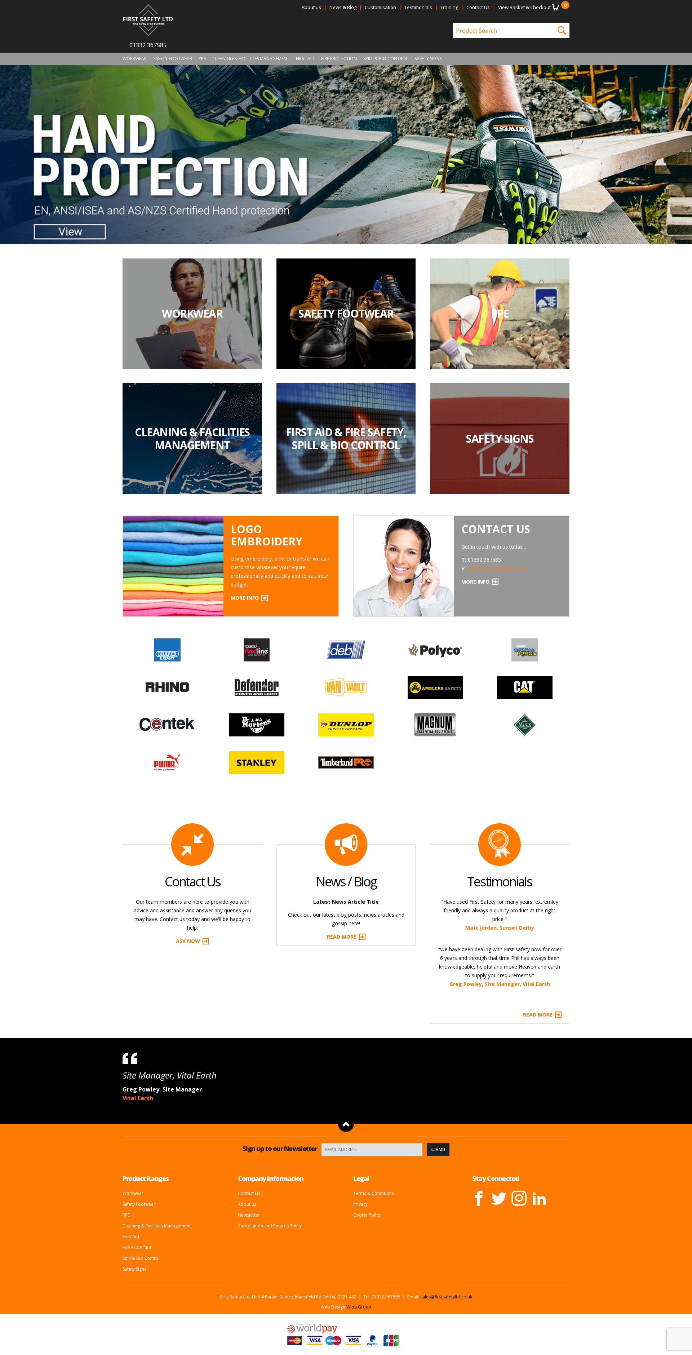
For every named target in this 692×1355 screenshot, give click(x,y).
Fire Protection (339, 59)
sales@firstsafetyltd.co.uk (496, 568)
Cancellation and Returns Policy (270, 1113)
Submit (438, 1037)
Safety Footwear (172, 59)
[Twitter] (498, 1085)
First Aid (305, 59)
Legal (361, 1066)
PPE (202, 59)
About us (311, 7)
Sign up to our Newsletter (280, 1036)
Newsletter (249, 1102)
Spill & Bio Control (385, 59)
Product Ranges (146, 1066)
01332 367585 (148, 45)
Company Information (270, 1066)
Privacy (360, 1092)
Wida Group (358, 1194)
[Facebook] (478, 1085)
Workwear (135, 59)
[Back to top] (346, 1011)
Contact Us (478, 7)
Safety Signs (428, 59)
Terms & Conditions (373, 1081)
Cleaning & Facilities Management (250, 59)
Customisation (380, 7)
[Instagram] (519, 1085)
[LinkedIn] (539, 1085)
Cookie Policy (367, 1102)
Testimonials (418, 7)
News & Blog (342, 7)
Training (449, 7)
